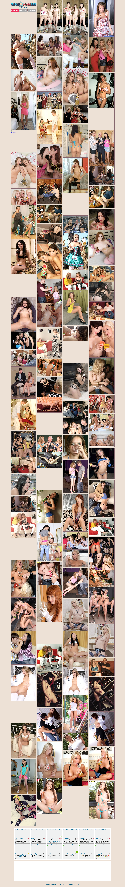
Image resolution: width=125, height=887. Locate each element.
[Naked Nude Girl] (23, 4)
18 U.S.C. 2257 (63, 884)
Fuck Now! (32, 10)
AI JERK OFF (23, 10)
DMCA (70, 884)
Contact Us (76, 884)
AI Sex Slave (14, 10)
